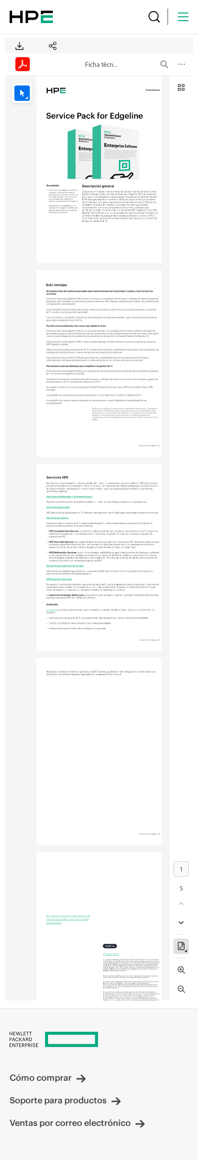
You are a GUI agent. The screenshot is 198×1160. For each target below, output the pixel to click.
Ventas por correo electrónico (70, 1122)
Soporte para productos (58, 1100)
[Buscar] (154, 17)
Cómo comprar (41, 1077)
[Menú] (183, 17)
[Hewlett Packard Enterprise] (31, 17)
